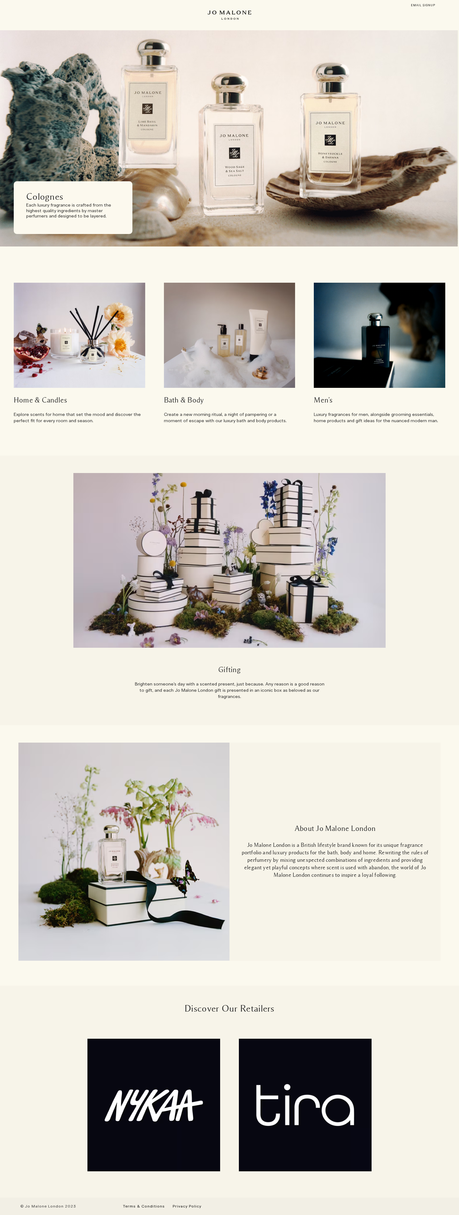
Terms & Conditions (144, 1206)
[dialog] (423, 5)
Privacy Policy (187, 1206)
